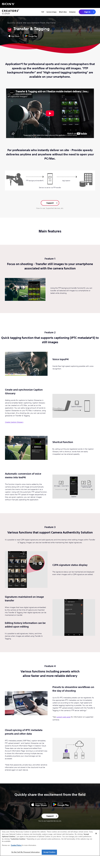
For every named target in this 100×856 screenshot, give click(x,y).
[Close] (96, 833)
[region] (50, 843)
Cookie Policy (16, 845)
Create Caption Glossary (14, 422)
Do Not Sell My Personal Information (25, 852)
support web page (63, 717)
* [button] (21, 64)
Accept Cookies (49, 852)
